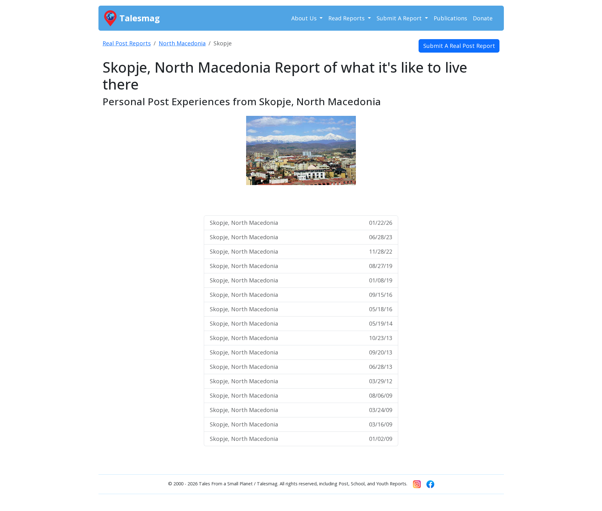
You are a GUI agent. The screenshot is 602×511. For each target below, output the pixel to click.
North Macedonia (182, 43)
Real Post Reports (127, 43)
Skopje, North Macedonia (301, 222)
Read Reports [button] (347, 18)
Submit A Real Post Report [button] (459, 45)
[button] (233, 163)
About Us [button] (304, 18)
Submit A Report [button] (400, 18)
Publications (450, 18)
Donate (483, 18)
